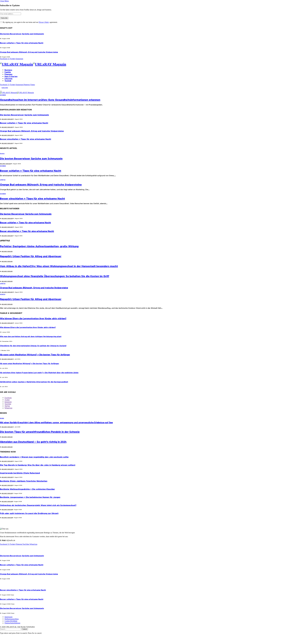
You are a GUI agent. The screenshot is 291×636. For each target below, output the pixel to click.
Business (8, 70)
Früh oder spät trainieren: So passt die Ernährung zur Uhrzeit (29, 513)
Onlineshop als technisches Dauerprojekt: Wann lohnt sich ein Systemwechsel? (38, 505)
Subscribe (5, 87)
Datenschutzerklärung (12, 623)
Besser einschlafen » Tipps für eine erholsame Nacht (25, 139)
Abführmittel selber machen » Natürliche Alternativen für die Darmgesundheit (34, 382)
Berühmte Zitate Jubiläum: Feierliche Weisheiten (23, 481)
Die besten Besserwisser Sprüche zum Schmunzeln (22, 34)
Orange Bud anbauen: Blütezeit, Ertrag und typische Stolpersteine (29, 52)
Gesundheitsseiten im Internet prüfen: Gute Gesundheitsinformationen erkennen (50, 99)
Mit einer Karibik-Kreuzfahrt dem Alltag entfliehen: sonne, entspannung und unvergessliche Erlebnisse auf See (56, 422)
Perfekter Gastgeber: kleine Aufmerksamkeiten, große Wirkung (39, 246)
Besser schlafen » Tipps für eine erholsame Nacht (21, 43)
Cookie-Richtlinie (11, 621)
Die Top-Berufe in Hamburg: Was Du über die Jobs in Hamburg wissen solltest (37, 465)
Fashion (2, 294)
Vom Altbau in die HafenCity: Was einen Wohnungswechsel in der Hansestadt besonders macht (59, 266)
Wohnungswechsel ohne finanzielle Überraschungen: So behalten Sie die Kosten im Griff (54, 276)
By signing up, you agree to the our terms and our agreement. (30, 22)
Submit (24, 629)
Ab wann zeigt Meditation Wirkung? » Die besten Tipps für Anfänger (35, 354)
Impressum (8, 617)
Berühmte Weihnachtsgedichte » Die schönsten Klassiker (27, 489)
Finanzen (8, 74)
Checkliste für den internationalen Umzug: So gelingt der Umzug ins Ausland (33, 346)
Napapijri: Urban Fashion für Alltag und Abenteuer (30, 256)
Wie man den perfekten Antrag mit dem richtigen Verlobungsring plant (30, 336)
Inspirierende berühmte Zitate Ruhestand (20, 473)
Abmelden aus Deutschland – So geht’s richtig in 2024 (33, 441)
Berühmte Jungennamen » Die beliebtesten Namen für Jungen (30, 497)
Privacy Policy (44, 22)
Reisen (2, 418)
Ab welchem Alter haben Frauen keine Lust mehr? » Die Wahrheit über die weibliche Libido (39, 373)
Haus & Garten (11, 76)
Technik (8, 81)
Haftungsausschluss (12, 619)
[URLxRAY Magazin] (145, 64)
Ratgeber (3, 95)
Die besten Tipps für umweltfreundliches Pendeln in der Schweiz (40, 431)
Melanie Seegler (7, 119)
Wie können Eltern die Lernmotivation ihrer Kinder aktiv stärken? (33, 318)
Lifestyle (8, 79)
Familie (8, 72)
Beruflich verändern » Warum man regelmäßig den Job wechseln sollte (34, 457)
